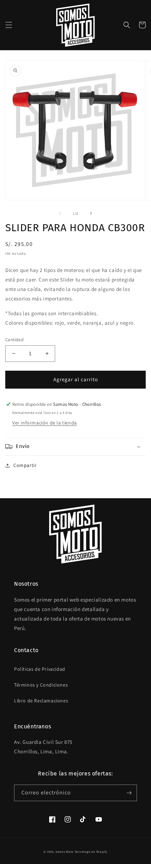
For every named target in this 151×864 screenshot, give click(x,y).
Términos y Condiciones (41, 685)
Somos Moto (64, 851)
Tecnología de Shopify (91, 851)
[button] (9, 25)
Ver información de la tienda (44, 423)
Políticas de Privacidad (39, 669)
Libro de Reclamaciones (41, 700)
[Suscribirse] (129, 793)
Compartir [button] (25, 465)
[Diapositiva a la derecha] (91, 213)
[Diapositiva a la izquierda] (60, 213)
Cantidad (14, 340)
